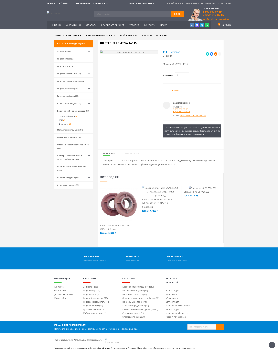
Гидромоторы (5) (65, 58)
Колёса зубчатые (68, 116)
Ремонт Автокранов (176, 316)
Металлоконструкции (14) (70, 130)
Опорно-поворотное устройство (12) (73, 146)
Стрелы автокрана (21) (68, 185)
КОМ (62, 120)
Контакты (59, 286)
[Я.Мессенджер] (207, 54)
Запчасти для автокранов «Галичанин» (172, 294)
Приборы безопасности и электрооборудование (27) (70, 157)
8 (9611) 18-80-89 (213, 14)
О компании (60, 290)
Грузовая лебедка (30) (67, 96)
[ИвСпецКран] (53, 13)
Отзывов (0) (132, 153)
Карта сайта (60, 298)
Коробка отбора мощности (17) (73, 111)
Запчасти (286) (64, 51)
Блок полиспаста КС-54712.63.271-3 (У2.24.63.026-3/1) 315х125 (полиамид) (160, 203)
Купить (175, 90)
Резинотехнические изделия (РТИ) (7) (71, 168)
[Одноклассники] (215, 54)
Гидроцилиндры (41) (67, 88)
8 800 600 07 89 (180, 109)
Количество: (168, 75)
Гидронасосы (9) (65, 66)
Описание (109, 153)
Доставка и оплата (63, 294)
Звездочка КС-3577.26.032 (196, 191)
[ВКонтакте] (211, 54)
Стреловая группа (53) (67, 177)
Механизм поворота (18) (69, 137)
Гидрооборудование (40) (69, 73)
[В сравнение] (124, 219)
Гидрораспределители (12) (70, 81)
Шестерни (65, 124)
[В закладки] (194, 90)
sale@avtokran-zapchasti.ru (216, 19)
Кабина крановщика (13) (69, 103)
